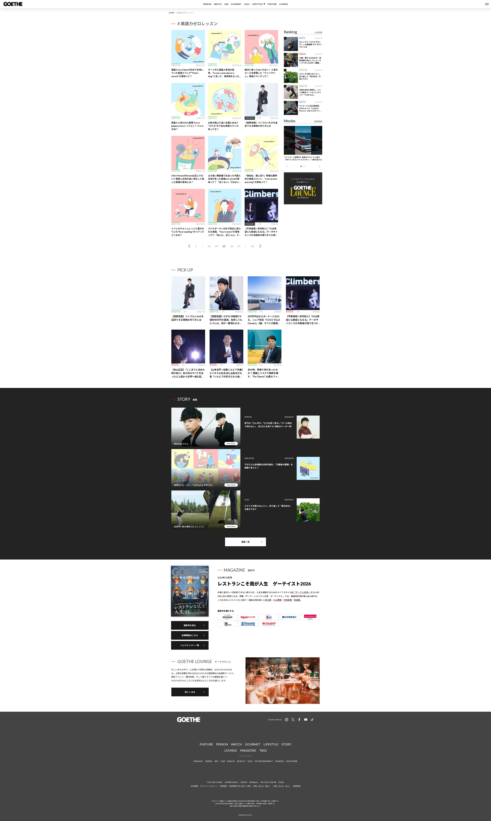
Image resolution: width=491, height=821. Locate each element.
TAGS (263, 750)
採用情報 (296, 786)
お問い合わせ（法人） (282, 786)
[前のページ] (189, 246)
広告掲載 (194, 786)
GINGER (243, 782)
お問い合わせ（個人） (262, 786)
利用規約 (223, 786)
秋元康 (268, 600)
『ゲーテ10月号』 (302, 592)
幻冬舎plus (253, 782)
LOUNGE (283, 4)
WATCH (218, 4)
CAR (226, 4)
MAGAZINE (248, 750)
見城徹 (297, 600)
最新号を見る (190, 625)
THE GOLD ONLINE (268, 782)
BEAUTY (241, 761)
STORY (286, 744)
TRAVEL (209, 761)
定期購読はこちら (190, 635)
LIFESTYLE (257, 4)
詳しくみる (190, 692)
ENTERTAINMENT (264, 761)
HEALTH (231, 761)
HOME (171, 13)
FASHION (198, 761)
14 (216, 246)
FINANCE (279, 761)
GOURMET (236, 4)
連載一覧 (245, 542)
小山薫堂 (277, 600)
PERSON (207, 4)
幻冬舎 (281, 782)
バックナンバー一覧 (190, 645)
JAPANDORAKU (231, 782)
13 (209, 246)
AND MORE (291, 761)
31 (252, 246)
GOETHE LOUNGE (214, 782)
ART (216, 761)
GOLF (247, 4)
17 (238, 246)
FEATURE (272, 4)
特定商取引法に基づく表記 (240, 786)
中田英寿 (288, 600)
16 (231, 246)
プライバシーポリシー (209, 786)
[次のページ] (259, 246)
